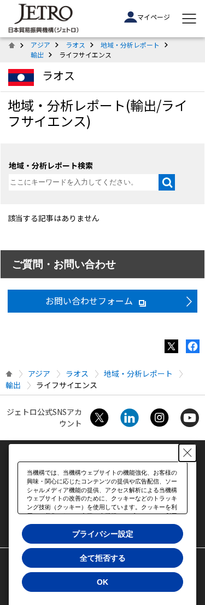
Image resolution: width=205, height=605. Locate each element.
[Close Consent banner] (187, 453)
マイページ (153, 16)
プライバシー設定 (102, 533)
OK (102, 582)
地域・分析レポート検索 (51, 165)
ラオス (75, 44)
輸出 (37, 54)
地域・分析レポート (130, 44)
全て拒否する (103, 558)
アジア (40, 44)
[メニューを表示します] (189, 18)
